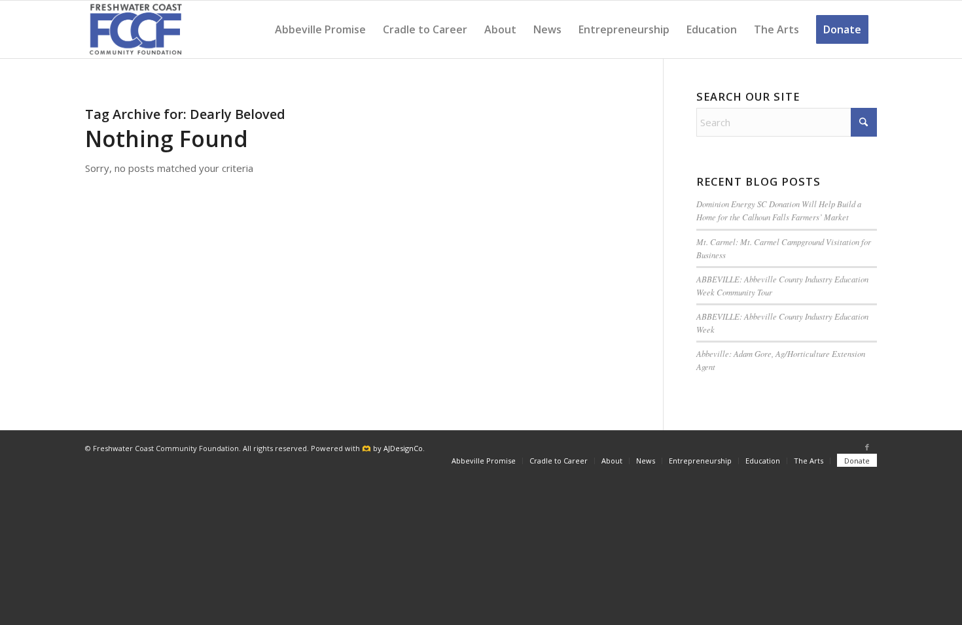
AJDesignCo (403, 448)
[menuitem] (320, 29)
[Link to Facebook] (867, 447)
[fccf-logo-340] (136, 29)
